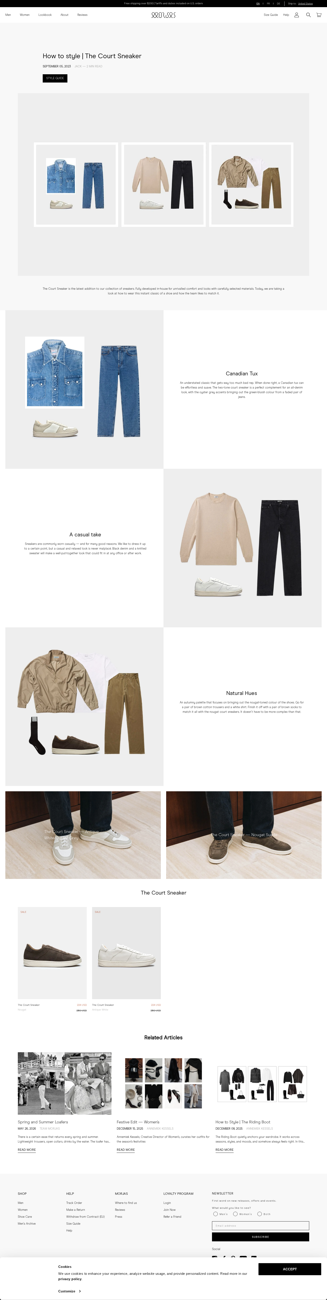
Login (167, 1203)
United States (305, 3)
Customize (66, 1291)
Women (25, 15)
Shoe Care (25, 1216)
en (258, 3)
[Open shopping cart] (319, 15)
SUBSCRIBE (260, 1237)
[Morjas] (163, 15)
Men (8, 15)
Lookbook (45, 15)
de (278, 3)
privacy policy (69, 1279)
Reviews (82, 15)
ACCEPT (290, 1269)
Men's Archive (27, 1223)
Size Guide (271, 15)
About (65, 15)
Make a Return (75, 1210)
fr (268, 3)
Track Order (74, 1203)
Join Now (170, 1210)
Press (118, 1216)
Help (286, 15)
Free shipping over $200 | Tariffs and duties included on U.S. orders (163, 3)
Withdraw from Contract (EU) (85, 1216)
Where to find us (126, 1203)
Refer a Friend (172, 1216)
